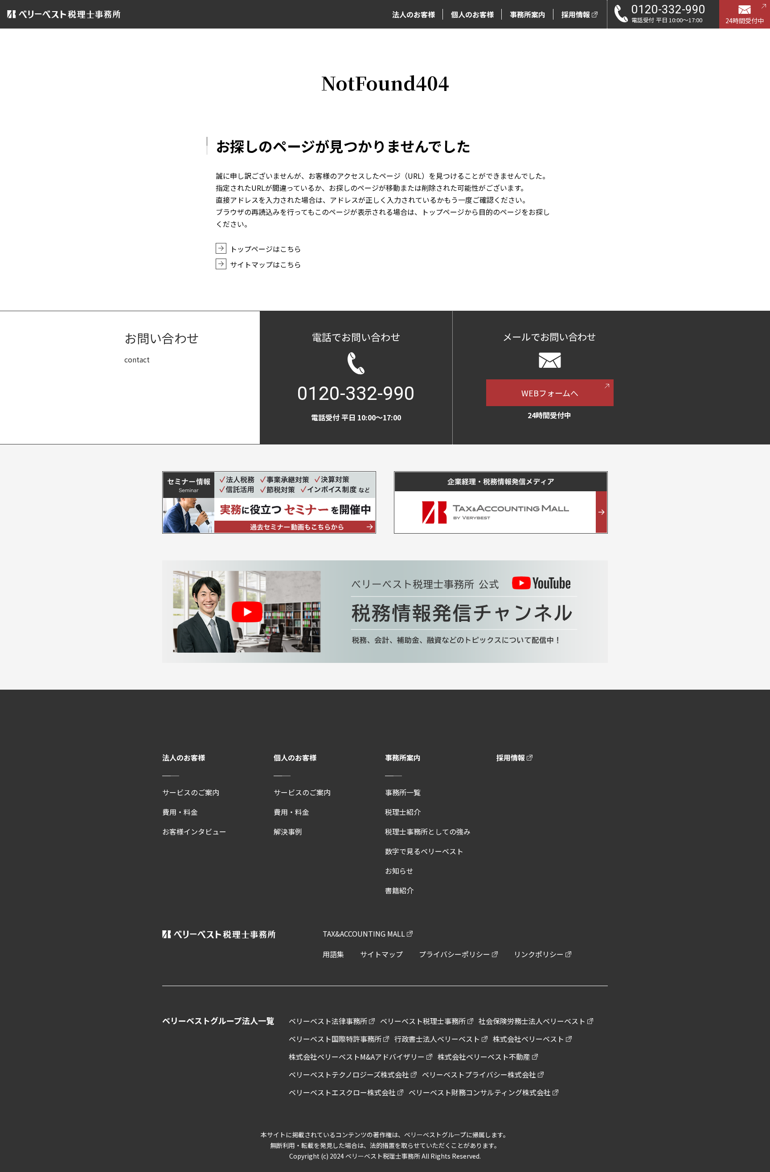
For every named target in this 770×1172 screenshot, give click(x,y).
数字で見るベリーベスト (424, 851)
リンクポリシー (539, 954)
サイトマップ (381, 954)
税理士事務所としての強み (428, 831)
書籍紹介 (399, 890)
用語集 (333, 954)
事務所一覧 (403, 792)
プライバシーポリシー (454, 954)
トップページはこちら (265, 248)
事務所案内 (403, 757)
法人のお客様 (183, 757)
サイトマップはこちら (265, 264)
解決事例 (288, 831)
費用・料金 (180, 811)
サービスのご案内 (190, 792)
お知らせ (399, 870)
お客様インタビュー (194, 831)
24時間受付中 (744, 20)
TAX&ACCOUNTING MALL (364, 933)
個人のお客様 (295, 757)
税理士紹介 (403, 811)
